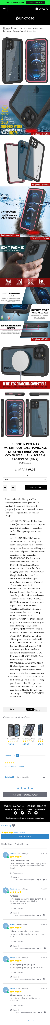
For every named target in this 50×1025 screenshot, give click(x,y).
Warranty (40, 810)
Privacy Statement (23, 810)
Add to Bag (35, 487)
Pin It (37, 710)
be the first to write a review (25, 795)
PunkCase (25, 462)
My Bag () (43, 9)
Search (7, 806)
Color (25, 476)
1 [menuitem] (22, 1020)
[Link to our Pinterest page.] (35, 813)
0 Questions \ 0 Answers (14, 766)
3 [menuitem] (28, 1020)
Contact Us (18, 806)
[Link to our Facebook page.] (15, 813)
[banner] (25, 18)
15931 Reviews (19, 832)
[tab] (9, 777)
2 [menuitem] (25, 1020)
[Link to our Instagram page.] (28, 813)
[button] (15, 877)
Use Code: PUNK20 (35, 2)
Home (6, 28)
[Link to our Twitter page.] (21, 813)
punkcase (41, 818)
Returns (31, 806)
